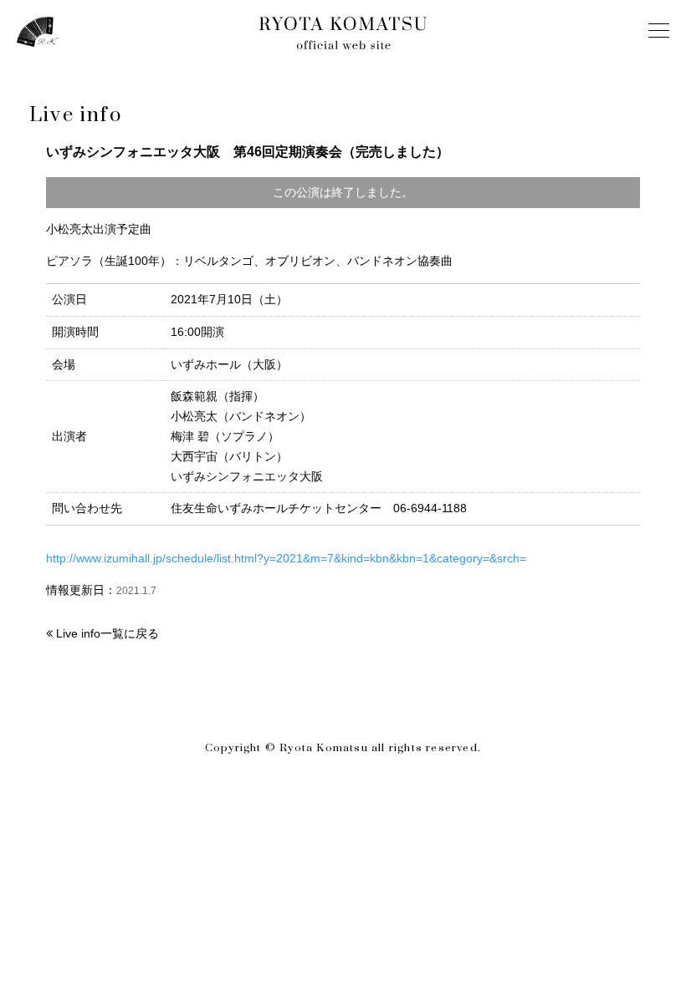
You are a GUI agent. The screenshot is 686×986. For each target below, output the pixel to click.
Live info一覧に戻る (107, 633)
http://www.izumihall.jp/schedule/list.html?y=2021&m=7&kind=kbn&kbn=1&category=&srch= (286, 558)
